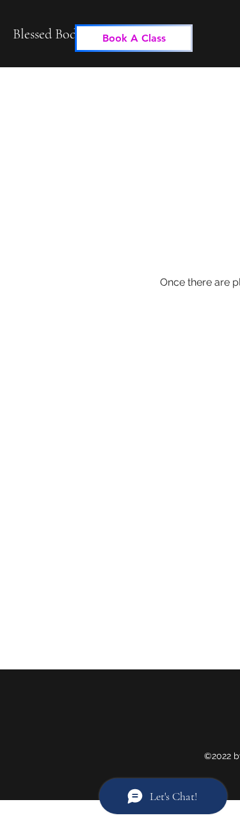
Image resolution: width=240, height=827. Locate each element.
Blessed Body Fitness (68, 34)
